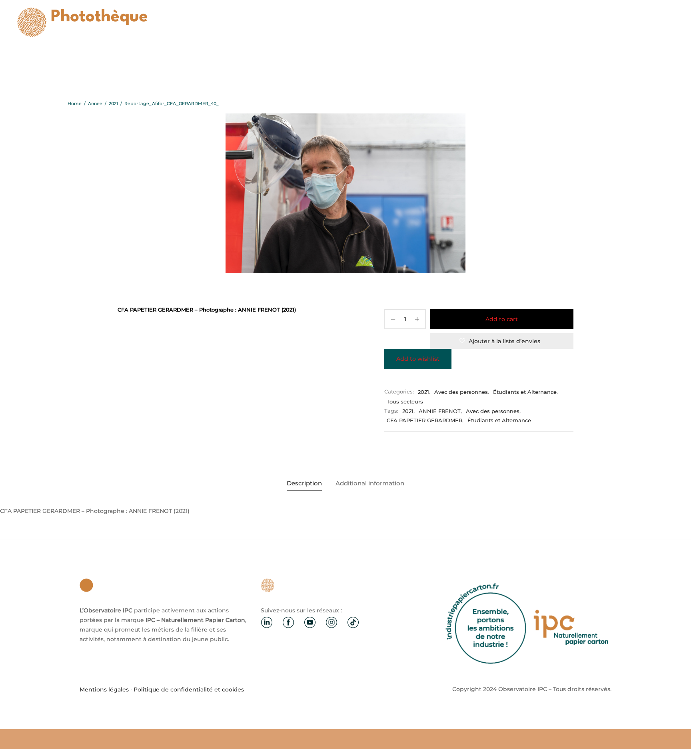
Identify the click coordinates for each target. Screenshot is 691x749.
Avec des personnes (461, 392)
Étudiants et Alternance (525, 392)
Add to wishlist (417, 358)
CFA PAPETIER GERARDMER (424, 421)
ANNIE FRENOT (440, 411)
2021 (113, 103)
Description (304, 483)
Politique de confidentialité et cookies (189, 689)
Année (95, 103)
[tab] (304, 483)
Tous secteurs (405, 402)
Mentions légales (104, 689)
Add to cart (501, 319)
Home (75, 103)
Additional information (370, 483)
